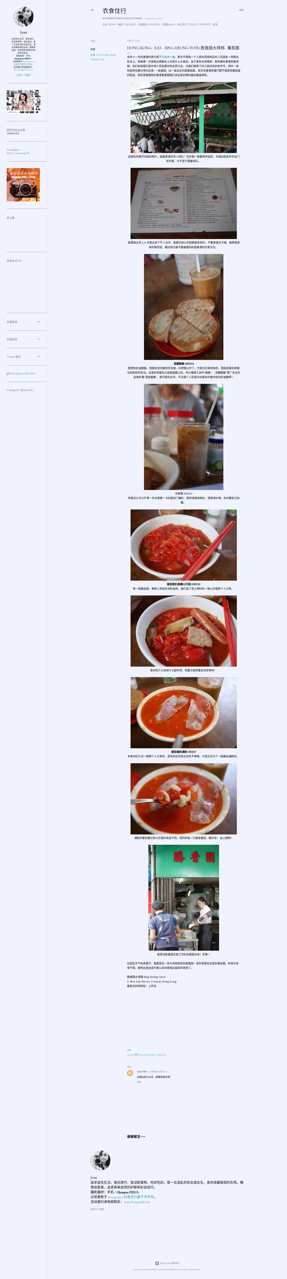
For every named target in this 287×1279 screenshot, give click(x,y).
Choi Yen (142, 1071)
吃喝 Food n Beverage (103, 54)
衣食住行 (114, 11)
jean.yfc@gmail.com (137, 1202)
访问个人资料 (97, 1209)
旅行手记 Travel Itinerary (194, 24)
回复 (139, 1082)
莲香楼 (166, 57)
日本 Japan (109, 24)
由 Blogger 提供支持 (169, 1263)
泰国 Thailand (127, 24)
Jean (94, 1177)
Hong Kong (97, 59)
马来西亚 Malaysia (149, 24)
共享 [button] (93, 40)
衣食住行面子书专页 (139, 1197)
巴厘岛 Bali (169, 24)
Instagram (114, 1197)
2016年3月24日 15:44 (158, 1071)
